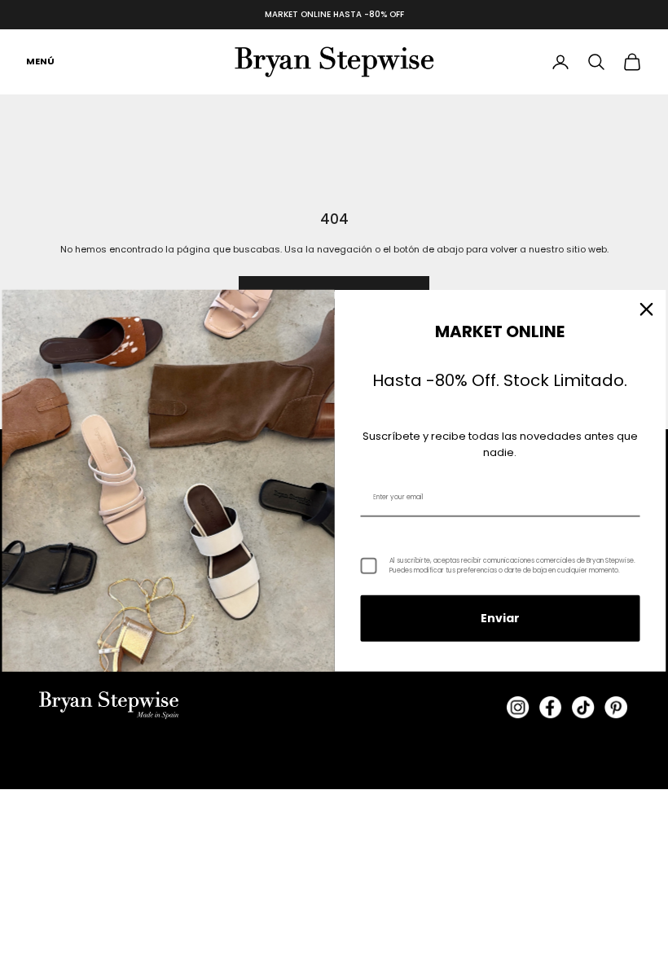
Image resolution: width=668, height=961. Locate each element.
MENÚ (40, 61)
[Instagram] (518, 707)
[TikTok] (583, 707)
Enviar (500, 618)
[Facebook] (550, 707)
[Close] (646, 309)
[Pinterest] (615, 707)
